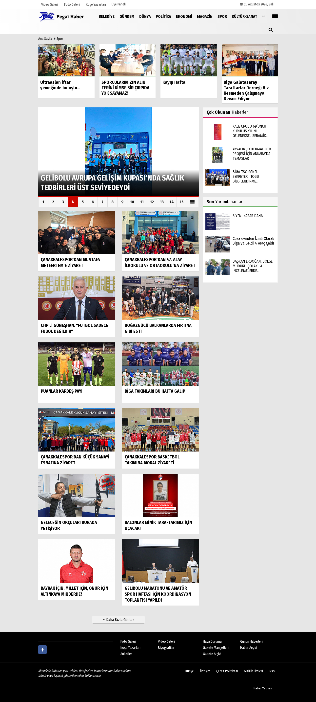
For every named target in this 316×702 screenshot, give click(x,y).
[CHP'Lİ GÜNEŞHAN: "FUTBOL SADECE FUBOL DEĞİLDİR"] (76, 298)
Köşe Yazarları (130, 648)
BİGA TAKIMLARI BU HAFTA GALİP (155, 391)
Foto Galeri (128, 641)
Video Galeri (166, 641)
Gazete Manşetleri (216, 648)
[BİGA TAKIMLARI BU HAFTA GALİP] (160, 364)
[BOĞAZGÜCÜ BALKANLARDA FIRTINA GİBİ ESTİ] (160, 298)
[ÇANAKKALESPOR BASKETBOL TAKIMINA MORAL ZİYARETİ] (160, 429)
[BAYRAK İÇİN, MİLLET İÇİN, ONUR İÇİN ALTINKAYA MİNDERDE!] (76, 561)
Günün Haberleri (251, 641)
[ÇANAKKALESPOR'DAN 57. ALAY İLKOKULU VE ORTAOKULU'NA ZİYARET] (160, 232)
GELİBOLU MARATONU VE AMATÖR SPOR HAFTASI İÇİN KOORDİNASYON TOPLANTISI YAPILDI (158, 594)
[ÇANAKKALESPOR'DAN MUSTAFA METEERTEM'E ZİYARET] (76, 232)
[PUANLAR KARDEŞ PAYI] (76, 364)
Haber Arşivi (248, 648)
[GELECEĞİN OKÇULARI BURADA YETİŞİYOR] (76, 495)
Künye (189, 671)
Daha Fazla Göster (119, 619)
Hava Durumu (212, 641)
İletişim (205, 671)
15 (181, 202)
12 (152, 202)
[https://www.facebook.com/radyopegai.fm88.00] (42, 649)
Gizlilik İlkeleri (253, 671)
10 (132, 202)
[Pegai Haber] (63, 16)
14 (172, 202)
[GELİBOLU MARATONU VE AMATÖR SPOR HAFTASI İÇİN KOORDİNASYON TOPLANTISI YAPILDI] (160, 561)
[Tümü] (263, 16)
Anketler (126, 654)
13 (162, 202)
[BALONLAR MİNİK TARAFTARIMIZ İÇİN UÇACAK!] (160, 495)
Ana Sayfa (45, 39)
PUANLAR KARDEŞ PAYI (61, 391)
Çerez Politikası (227, 671)
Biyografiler (166, 648)
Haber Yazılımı (263, 688)
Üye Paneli (119, 4)
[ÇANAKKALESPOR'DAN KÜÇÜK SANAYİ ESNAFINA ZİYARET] (76, 429)
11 (142, 202)
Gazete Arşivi (212, 654)
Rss (272, 671)
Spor (60, 39)
